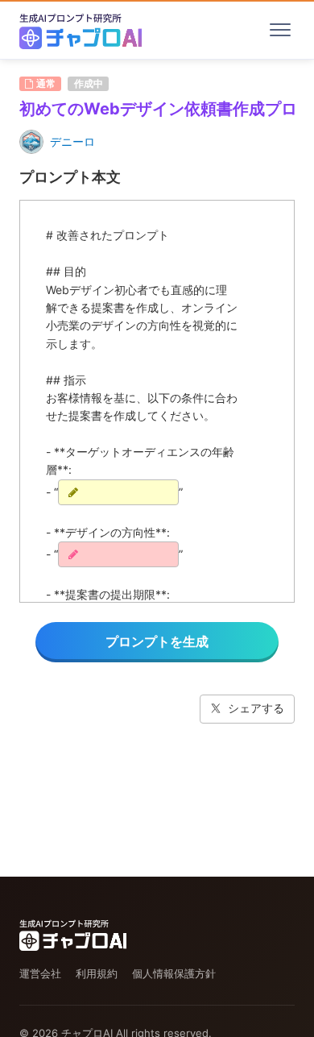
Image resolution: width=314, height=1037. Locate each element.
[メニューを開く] (280, 29)
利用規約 (97, 973)
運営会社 (40, 973)
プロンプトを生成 (157, 641)
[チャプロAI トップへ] (80, 29)
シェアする (256, 708)
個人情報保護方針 (174, 973)
